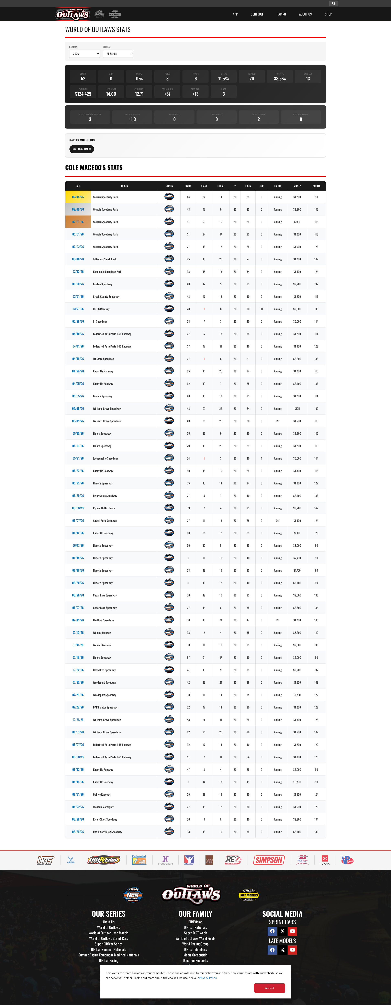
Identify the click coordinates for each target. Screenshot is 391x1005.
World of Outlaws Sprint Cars (108, 938)
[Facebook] (272, 931)
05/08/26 (78, 408)
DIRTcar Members (195, 949)
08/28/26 (78, 819)
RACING (281, 14)
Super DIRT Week (195, 932)
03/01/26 (78, 234)
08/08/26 (78, 757)
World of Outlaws (108, 927)
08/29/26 (78, 831)
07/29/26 (78, 707)
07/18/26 (78, 657)
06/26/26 (78, 595)
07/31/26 (77, 719)
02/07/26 (78, 221)
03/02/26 (78, 246)
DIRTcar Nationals (195, 927)
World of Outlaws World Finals (195, 938)
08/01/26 (78, 732)
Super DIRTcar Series (109, 943)
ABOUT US (305, 14)
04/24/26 (78, 371)
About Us (108, 921)
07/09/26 (78, 620)
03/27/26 (78, 308)
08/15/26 (78, 782)
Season (73, 46)
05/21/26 (78, 458)
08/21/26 (78, 794)
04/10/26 (78, 333)
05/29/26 (78, 495)
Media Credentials (195, 954)
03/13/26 (78, 271)
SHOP (328, 14)
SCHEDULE (257, 14)
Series (106, 46)
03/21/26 (78, 296)
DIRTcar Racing (108, 960)
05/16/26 (78, 445)
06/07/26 (78, 520)
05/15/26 (78, 433)
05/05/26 (78, 396)
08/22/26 (78, 806)
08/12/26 (78, 769)
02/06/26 (78, 209)
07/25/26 (78, 682)
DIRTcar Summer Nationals (108, 949)
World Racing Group (195, 943)
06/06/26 (78, 508)
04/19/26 (78, 358)
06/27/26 (78, 607)
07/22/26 (78, 669)
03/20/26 (78, 284)
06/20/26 (78, 582)
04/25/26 (78, 383)
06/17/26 (78, 545)
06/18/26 (78, 557)
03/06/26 (78, 259)
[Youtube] (292, 931)
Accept (269, 988)
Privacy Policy (207, 977)
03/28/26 (78, 321)
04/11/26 (78, 346)
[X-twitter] (282, 931)
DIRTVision (195, 921)
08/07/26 (78, 744)
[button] (333, 3)
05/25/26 (78, 483)
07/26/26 (78, 694)
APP (235, 14)
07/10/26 (78, 632)
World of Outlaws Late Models (109, 932)
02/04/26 (78, 196)
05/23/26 (78, 470)
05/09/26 (78, 421)
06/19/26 (78, 570)
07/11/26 (78, 645)
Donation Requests (195, 960)
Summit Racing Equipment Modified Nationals (108, 954)
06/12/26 (78, 533)
